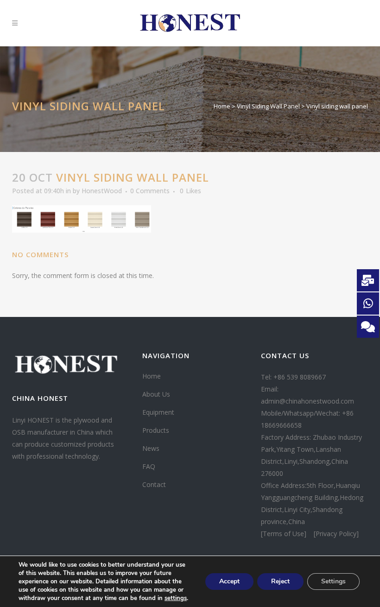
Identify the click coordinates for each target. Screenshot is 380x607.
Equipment (158, 412)
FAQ (148, 466)
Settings (333, 581)
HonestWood (102, 190)
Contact (154, 484)
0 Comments (150, 190)
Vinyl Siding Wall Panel (268, 106)
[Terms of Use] (284, 533)
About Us (156, 394)
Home (222, 106)
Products (155, 430)
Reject (280, 581)
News (150, 448)
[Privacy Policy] (336, 533)
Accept (229, 581)
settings (176, 598)
